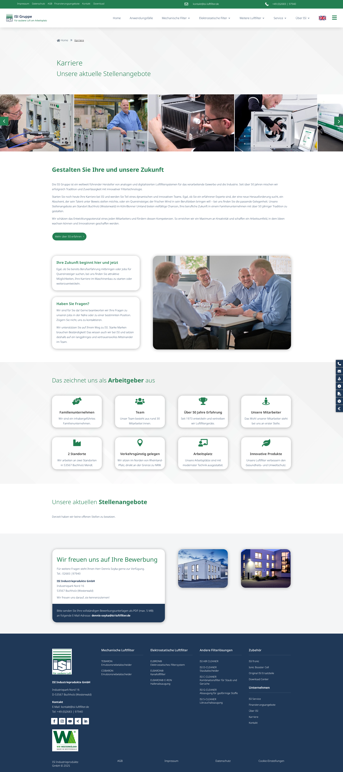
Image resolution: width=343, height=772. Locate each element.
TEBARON (106, 661)
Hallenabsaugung (160, 683)
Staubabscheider (209, 670)
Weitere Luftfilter (250, 18)
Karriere (253, 716)
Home (117, 18)
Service (278, 18)
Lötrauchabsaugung (211, 702)
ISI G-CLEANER (208, 689)
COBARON (107, 670)
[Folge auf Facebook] (54, 721)
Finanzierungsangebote (67, 3)
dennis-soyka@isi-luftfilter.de (111, 615)
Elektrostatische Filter (213, 18)
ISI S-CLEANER (208, 699)
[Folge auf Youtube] (70, 721)
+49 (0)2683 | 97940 (284, 4)
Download (99, 3)
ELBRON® (156, 661)
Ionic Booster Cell (259, 667)
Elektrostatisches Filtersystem (167, 664)
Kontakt (86, 3)
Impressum (23, 3)
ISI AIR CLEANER (209, 661)
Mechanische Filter (174, 18)
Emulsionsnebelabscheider (116, 664)
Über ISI (301, 18)
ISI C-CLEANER (208, 676)
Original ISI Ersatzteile (261, 673)
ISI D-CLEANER (208, 667)
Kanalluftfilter (158, 674)
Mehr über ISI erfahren (68, 236)
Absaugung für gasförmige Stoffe (219, 693)
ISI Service (255, 698)
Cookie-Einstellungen (271, 761)
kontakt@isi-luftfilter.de (75, 706)
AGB (50, 3)
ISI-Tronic (254, 661)
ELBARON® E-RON (161, 680)
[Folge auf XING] (78, 721)
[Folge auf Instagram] (62, 721)
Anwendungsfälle (141, 18)
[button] (338, 121)
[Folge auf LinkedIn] (86, 721)
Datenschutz (38, 3)
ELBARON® (157, 670)
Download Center (259, 679)
